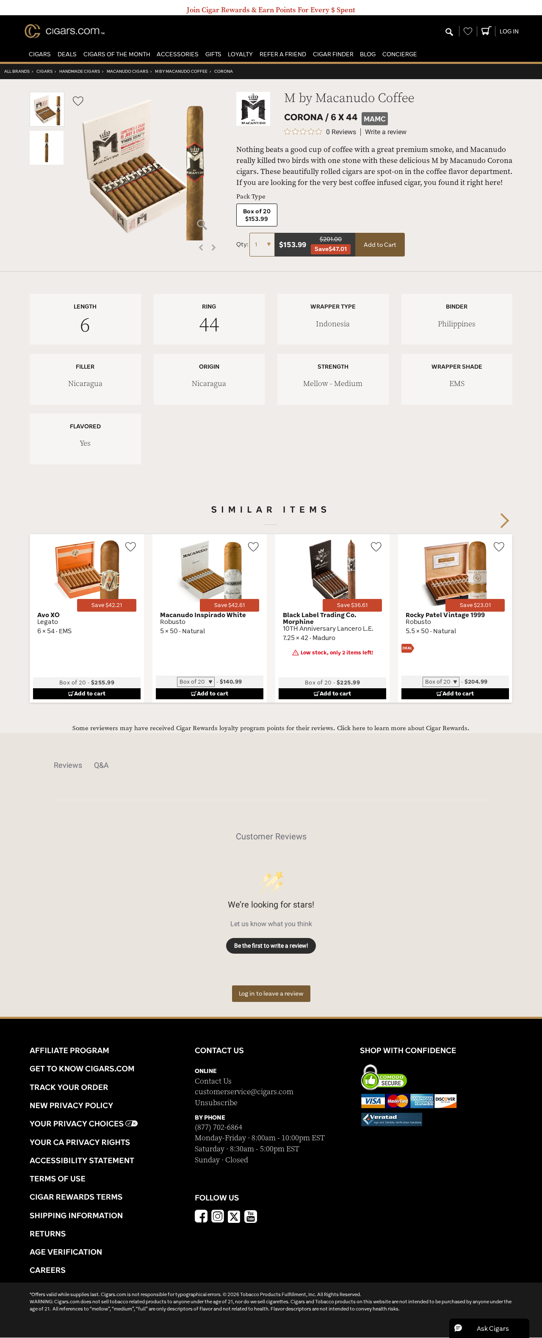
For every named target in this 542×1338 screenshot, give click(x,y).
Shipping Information (76, 1215)
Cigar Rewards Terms (76, 1197)
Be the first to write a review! (271, 945)
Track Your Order (69, 1087)
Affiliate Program (69, 1050)
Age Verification (66, 1252)
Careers (48, 1270)
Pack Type (250, 197)
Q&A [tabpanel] (101, 765)
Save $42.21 (106, 605)
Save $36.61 (352, 605)
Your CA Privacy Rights (80, 1142)
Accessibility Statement (82, 1160)
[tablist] (271, 765)
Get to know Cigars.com (82, 1068)
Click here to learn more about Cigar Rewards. (403, 728)
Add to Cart (380, 244)
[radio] (256, 215)
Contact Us (213, 1081)
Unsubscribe (216, 1103)
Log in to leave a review (271, 993)
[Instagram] (217, 1217)
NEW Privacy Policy (71, 1105)
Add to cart (89, 693)
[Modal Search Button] (449, 32)
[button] (40, 54)
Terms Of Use (58, 1178)
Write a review (385, 132)
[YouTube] (250, 1217)
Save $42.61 (229, 605)
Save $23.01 (475, 605)
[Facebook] (201, 1217)
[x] (234, 1216)
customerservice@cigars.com (244, 1092)
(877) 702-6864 (218, 1127)
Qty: (242, 244)
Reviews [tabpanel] (68, 765)
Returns (48, 1233)
